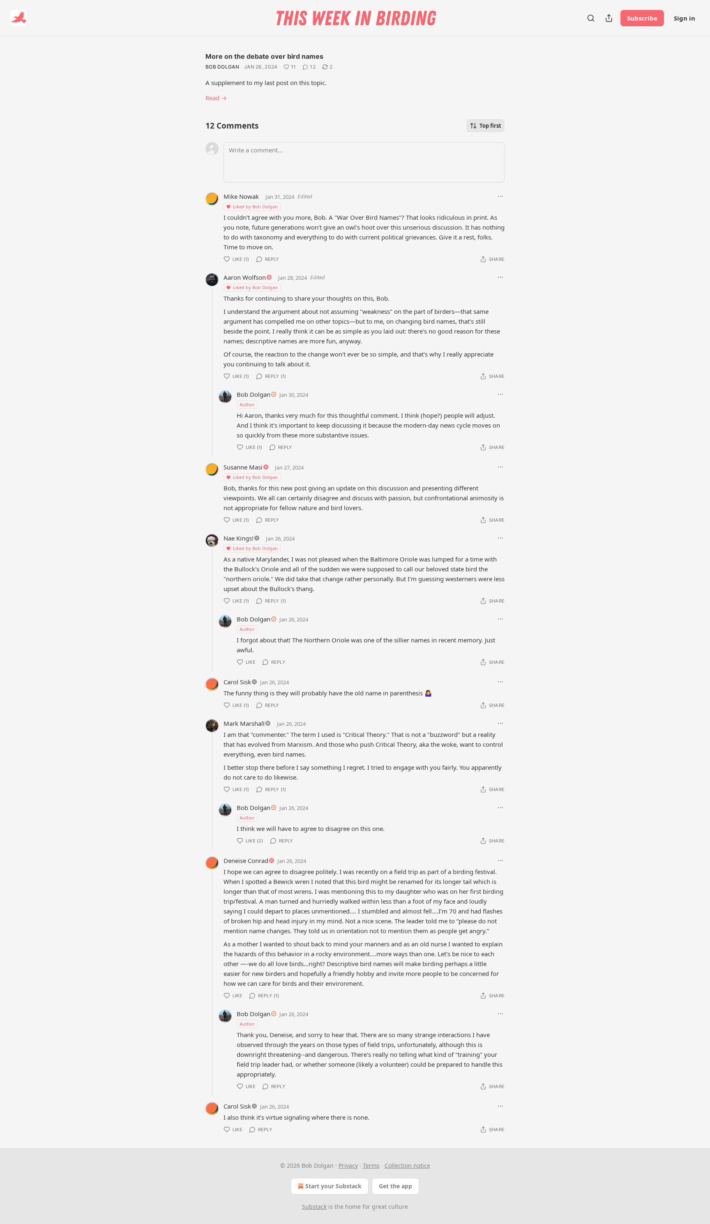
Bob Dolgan (222, 67)
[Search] (591, 18)
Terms (371, 1165)
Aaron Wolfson (245, 277)
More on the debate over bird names (264, 56)
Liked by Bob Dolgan (255, 206)
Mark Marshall (244, 723)
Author (247, 404)
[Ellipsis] (500, 196)
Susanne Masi (243, 467)
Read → (216, 98)
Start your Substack (333, 1186)
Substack (314, 1206)
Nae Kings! (239, 538)
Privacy (348, 1165)
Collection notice (407, 1165)
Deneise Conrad (246, 860)
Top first (490, 125)
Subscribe (642, 18)
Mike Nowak (241, 196)
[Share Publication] (609, 18)
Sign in (684, 18)
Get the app (395, 1186)
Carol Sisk (237, 682)
